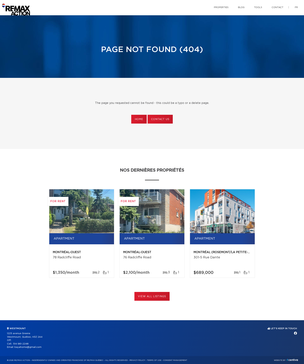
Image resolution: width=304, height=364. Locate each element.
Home (139, 119)
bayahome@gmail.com (28, 347)
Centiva (292, 360)
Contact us (160, 119)
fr (296, 7)
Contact (277, 7)
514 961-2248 (20, 344)
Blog (241, 7)
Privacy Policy (137, 360)
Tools (258, 7)
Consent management (175, 360)
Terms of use (154, 360)
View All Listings (152, 296)
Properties (221, 7)
